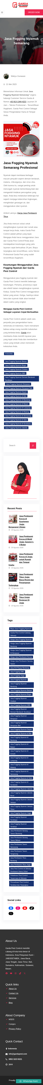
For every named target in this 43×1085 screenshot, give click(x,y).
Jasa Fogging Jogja (17, 676)
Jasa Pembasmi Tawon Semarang (18, 845)
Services (12, 998)
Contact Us (13, 993)
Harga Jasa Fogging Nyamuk (21, 639)
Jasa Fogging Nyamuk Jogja (20, 813)
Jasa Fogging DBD (17, 672)
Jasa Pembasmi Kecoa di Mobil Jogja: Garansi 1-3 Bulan (26, 540)
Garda (23, 333)
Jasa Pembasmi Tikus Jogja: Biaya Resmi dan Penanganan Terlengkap (21, 579)
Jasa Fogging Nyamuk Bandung (18, 685)
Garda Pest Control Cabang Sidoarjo (20, 634)
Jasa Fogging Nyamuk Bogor (15, 365)
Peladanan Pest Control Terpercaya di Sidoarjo (19, 876)
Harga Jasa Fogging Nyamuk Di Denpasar (21, 651)
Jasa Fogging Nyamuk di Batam (16, 404)
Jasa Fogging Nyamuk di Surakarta (18, 424)
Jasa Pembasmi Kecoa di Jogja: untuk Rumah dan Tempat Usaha (21, 559)
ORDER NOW (34, 12)
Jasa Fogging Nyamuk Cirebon (16, 369)
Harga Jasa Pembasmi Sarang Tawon (21, 662)
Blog (10, 1003)
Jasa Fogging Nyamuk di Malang (17, 412)
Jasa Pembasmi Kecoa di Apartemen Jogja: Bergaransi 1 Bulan (21, 521)
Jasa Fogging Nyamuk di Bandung (17, 400)
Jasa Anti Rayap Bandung (19, 668)
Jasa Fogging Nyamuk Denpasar (18, 384)
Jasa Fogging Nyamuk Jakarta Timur (21, 807)
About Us (13, 989)
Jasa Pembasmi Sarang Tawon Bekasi (19, 839)
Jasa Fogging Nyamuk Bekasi (16, 361)
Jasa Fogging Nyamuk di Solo (16, 420)
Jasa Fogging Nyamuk (18, 680)
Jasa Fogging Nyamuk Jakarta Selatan (21, 801)
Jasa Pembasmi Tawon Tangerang (18, 852)
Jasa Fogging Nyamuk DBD (15, 373)
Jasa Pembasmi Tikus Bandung (18, 859)
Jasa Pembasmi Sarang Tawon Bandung (19, 832)
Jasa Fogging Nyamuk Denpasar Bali (18, 388)
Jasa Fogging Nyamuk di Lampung (18, 408)
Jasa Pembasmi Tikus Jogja (20, 865)
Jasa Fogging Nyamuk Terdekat (18, 825)
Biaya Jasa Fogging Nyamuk (20, 629)
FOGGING (9, 354)
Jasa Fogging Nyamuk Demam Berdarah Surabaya (20, 378)
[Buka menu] (2, 12)
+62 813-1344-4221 (18, 102)
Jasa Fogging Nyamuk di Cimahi (19, 752)
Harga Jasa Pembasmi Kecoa (21, 657)
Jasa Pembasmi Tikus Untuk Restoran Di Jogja (26, 599)
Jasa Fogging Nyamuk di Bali (15, 396)
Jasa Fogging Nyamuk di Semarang (18, 416)
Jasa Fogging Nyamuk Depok (16, 392)
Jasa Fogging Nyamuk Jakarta (16, 428)
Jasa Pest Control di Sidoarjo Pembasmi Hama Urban (20, 870)
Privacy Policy (15, 1029)
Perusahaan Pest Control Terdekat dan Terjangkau (19, 883)
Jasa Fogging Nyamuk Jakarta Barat (21, 794)
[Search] (33, 445)
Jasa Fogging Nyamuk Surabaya (18, 818)
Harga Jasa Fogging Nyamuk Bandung (21, 644)
